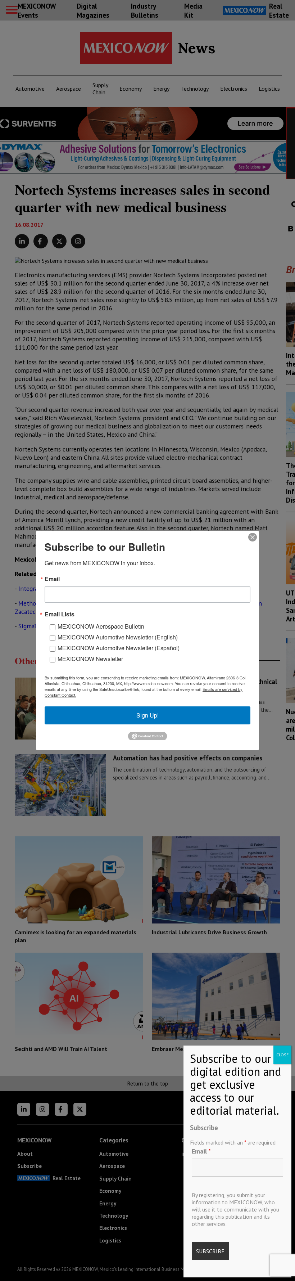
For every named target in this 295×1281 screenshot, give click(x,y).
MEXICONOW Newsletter (90, 659)
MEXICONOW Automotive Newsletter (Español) (119, 648)
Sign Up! (147, 715)
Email (201, 1151)
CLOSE (282, 1054)
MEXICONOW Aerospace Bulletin (101, 626)
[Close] (252, 537)
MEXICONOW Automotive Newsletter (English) (118, 637)
